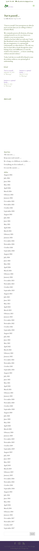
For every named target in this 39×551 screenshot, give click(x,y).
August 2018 (8, 492)
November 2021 (9, 363)
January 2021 (8, 396)
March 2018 (8, 508)
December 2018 (9, 479)
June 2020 (7, 419)
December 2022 (9, 320)
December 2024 (9, 241)
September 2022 (9, 330)
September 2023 (9, 290)
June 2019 (7, 459)
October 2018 (8, 485)
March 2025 (8, 231)
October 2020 (8, 406)
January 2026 (8, 198)
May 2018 (7, 502)
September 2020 (9, 409)
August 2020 (8, 413)
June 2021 (7, 380)
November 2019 (9, 442)
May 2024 (7, 264)
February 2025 (8, 234)
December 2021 (9, 360)
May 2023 (7, 304)
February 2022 (8, 353)
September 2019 (9, 449)
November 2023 (9, 284)
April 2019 (7, 466)
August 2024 (8, 254)
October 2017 (8, 525)
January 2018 (8, 515)
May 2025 (7, 224)
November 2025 (9, 205)
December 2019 (9, 439)
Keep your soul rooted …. (12, 158)
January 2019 (8, 475)
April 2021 (7, 386)
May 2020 (7, 423)
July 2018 (7, 495)
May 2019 (7, 462)
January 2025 (8, 238)
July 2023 (7, 297)
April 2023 (7, 307)
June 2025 (7, 221)
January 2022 (8, 357)
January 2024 (8, 277)
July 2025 (7, 218)
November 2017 (9, 522)
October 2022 (8, 327)
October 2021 (8, 366)
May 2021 (7, 383)
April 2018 (7, 505)
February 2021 (8, 393)
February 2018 (8, 512)
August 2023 (8, 294)
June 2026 (7, 182)
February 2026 (8, 195)
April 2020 (7, 426)
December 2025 (9, 201)
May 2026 (7, 185)
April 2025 (7, 228)
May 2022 (7, 343)
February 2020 (8, 432)
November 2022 (9, 324)
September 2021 (9, 370)
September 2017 (9, 528)
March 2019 (8, 469)
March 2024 (8, 271)
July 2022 (7, 337)
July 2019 (7, 456)
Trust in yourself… (9, 70)
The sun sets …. (9, 155)
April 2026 (7, 188)
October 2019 (8, 446)
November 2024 (9, 244)
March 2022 (8, 350)
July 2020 (7, 416)
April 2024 (7, 267)
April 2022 (7, 347)
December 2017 (9, 518)
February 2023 (8, 314)
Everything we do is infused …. (14, 165)
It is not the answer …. (12, 168)
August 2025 (8, 215)
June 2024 (7, 261)
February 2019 (8, 472)
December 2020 (9, 399)
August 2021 (8, 373)
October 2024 (8, 248)
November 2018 (9, 482)
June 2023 (7, 300)
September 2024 (9, 251)
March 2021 (8, 390)
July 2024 (7, 257)
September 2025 (9, 211)
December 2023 (9, 281)
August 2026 (8, 175)
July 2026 (7, 178)
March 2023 (8, 310)
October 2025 (8, 208)
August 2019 (8, 452)
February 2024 (8, 274)
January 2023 (8, 317)
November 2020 (9, 403)
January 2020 (8, 436)
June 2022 (7, 340)
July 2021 (7, 376)
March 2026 (8, 191)
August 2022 (8, 333)
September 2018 (9, 489)
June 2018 (7, 499)
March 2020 (8, 429)
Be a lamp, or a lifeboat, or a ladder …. (17, 161)
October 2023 (8, 287)
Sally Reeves (9, 19)
